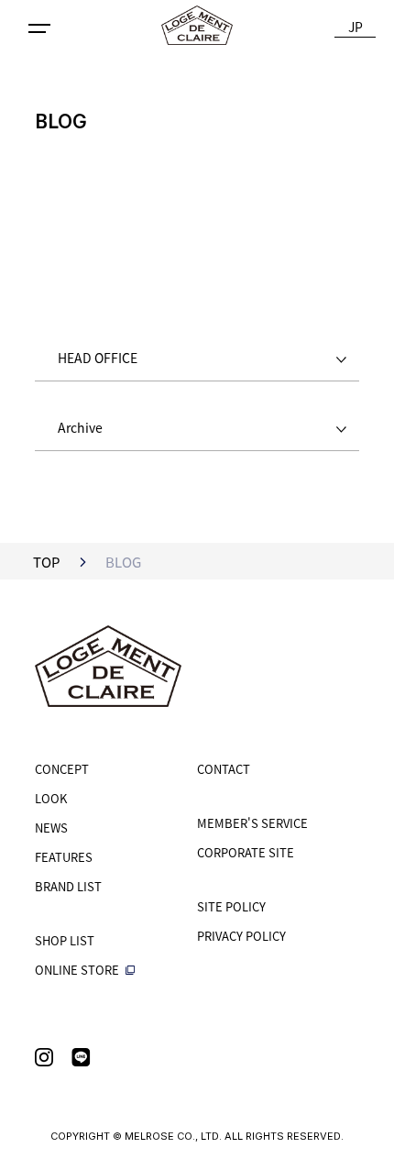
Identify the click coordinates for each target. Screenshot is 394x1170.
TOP (46, 561)
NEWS (51, 827)
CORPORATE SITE (245, 852)
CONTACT (223, 769)
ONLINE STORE (78, 969)
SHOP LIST (64, 940)
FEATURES (64, 857)
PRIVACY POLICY (241, 935)
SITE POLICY (231, 906)
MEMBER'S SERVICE (252, 823)
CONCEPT (62, 769)
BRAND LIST (68, 886)
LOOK (51, 798)
